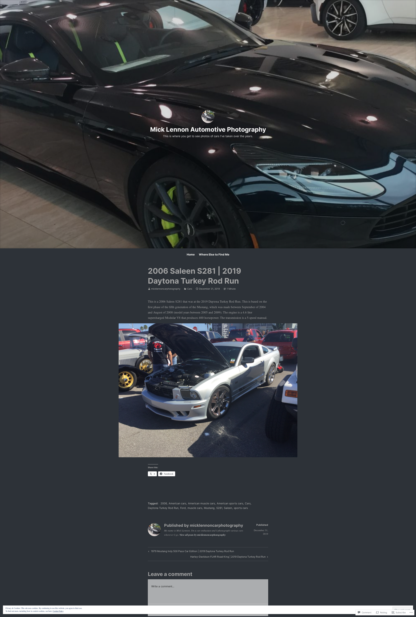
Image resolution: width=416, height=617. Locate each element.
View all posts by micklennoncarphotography (203, 534)
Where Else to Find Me (214, 254)
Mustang (209, 508)
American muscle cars (201, 503)
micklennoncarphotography (165, 288)
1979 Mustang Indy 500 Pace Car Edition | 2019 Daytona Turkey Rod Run (190, 551)
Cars (189, 288)
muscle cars (195, 508)
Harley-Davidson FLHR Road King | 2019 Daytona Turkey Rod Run (228, 557)
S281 (219, 508)
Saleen (228, 508)
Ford (183, 508)
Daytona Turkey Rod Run (163, 508)
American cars (177, 503)
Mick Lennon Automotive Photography (208, 129)
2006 (164, 503)
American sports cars (230, 503)
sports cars (241, 508)
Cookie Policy (58, 611)
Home (191, 254)
